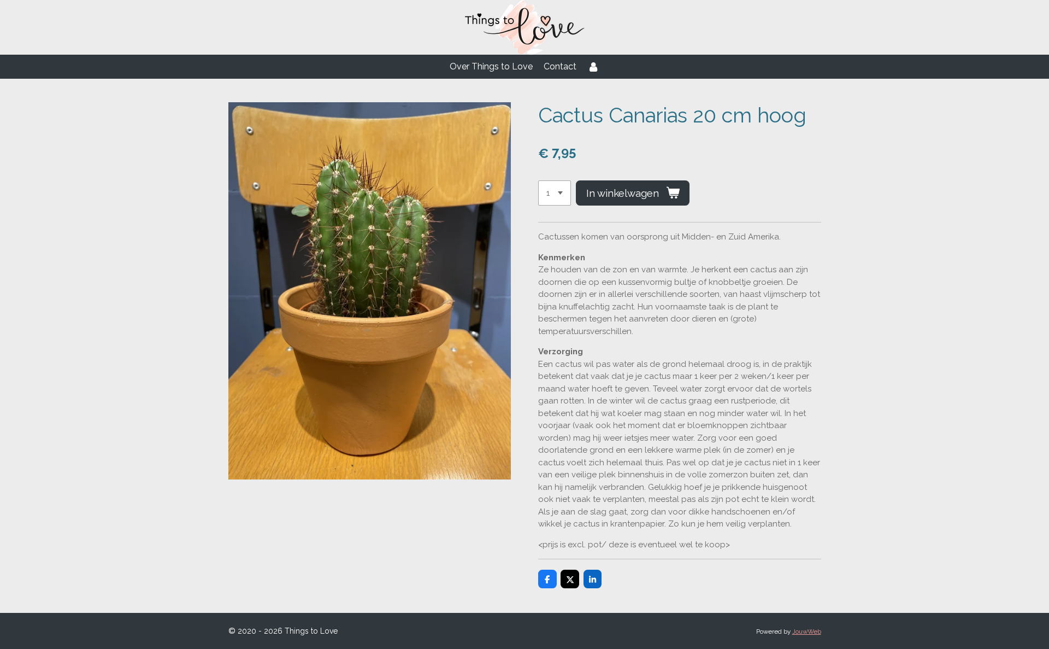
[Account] (593, 67)
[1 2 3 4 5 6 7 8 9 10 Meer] (554, 193)
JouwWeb (806, 631)
